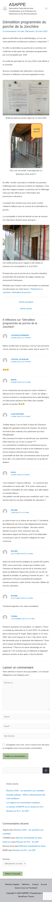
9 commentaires (9, 31)
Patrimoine (29, 31)
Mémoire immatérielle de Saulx (29, 838)
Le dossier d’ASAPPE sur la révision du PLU (24, 807)
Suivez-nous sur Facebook (26, 888)
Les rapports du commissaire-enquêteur (23, 803)
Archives (6, 859)
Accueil (44, 884)
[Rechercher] (46, 770)
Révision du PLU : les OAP (17, 811)
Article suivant (26, 309)
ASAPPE (17, 4)
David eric (7, 842)
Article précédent (26, 302)
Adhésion (26, 884)
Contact (35, 884)
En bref (21, 31)
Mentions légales (12, 884)
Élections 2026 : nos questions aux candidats (25, 791)
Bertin (13, 380)
